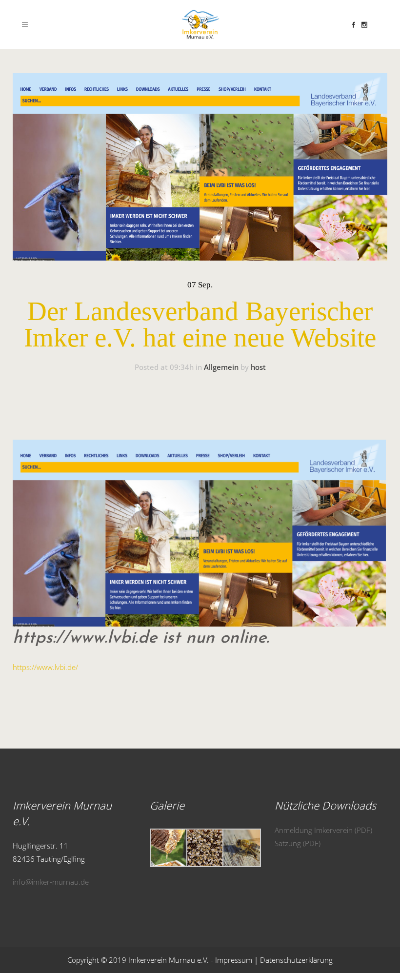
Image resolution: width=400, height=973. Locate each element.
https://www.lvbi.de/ (45, 667)
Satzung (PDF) (297, 843)
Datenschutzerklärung (296, 960)
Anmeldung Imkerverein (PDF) (323, 830)
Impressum (233, 960)
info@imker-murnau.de (51, 882)
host (258, 367)
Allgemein (221, 367)
